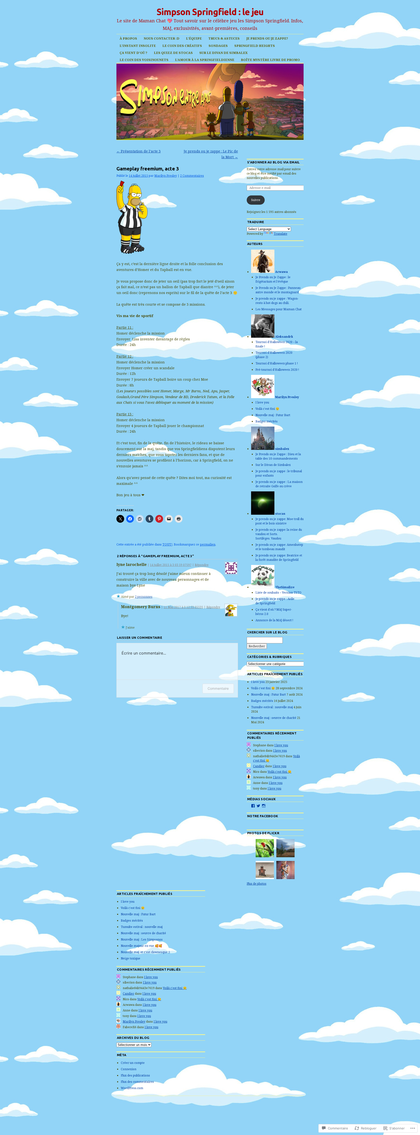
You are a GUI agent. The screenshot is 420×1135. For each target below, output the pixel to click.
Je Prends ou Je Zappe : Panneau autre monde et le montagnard (277, 290)
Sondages (218, 45)
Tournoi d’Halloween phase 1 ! (276, 363)
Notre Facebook (262, 816)
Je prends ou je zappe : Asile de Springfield (274, 601)
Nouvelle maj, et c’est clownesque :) (145, 952)
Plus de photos (256, 884)
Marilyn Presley (165, 176)
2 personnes (143, 597)
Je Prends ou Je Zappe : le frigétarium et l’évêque (272, 279)
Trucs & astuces (224, 38)
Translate (280, 234)
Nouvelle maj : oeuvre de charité (273, 718)
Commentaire (218, 688)
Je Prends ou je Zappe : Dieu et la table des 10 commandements (278, 456)
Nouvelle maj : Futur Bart (272, 415)
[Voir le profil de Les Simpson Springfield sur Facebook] (253, 806)
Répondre (202, 565)
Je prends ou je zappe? (267, 38)
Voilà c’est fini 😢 (267, 409)
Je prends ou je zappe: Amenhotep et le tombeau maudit (279, 547)
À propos (128, 38)
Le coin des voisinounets (144, 60)
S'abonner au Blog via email (273, 162)
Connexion (128, 1069)
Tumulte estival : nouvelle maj (272, 707)
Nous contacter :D (161, 38)
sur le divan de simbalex (223, 52)
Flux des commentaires (137, 1082)
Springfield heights (254, 45)
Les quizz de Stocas (173, 52)
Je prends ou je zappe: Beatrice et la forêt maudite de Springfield (278, 557)
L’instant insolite (138, 45)
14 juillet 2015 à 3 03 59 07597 (171, 565)
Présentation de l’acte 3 (138, 151)
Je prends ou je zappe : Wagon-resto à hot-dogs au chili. (276, 300)
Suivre (255, 200)
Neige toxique (130, 958)
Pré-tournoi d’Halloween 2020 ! (277, 370)
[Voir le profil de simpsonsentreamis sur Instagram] (264, 806)
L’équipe (194, 38)
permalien (207, 544)
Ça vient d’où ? (133, 52)
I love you (262, 402)
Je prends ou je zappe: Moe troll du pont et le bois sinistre (279, 521)
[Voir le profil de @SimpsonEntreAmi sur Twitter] (258, 806)
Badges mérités (266, 421)
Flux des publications (135, 1075)
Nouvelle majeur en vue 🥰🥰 (141, 946)
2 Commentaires (192, 176)
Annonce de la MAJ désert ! (274, 620)
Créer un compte (133, 1063)
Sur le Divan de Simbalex (273, 465)
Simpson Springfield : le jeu (210, 12)
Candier (258, 766)
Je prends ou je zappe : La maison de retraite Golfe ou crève (279, 484)
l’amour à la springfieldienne (204, 60)
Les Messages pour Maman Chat (278, 309)
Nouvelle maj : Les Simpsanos (142, 939)
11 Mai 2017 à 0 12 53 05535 (183, 607)
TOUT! (167, 544)
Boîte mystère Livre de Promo (270, 60)
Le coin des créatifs (182, 45)
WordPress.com (132, 1088)
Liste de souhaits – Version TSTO (278, 592)
